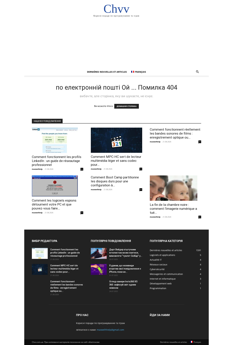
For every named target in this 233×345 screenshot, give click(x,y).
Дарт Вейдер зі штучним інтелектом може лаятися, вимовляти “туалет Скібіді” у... (125, 252)
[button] (197, 72)
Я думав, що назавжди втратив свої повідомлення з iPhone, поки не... (125, 268)
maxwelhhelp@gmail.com (110, 329)
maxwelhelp (37, 169)
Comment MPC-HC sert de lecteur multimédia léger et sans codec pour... (116, 161)
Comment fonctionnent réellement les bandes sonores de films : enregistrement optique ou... (175, 133)
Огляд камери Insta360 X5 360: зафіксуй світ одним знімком (123, 284)
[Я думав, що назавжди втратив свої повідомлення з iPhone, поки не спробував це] (99, 269)
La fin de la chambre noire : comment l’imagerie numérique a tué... (173, 209)
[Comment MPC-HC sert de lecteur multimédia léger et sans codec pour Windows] (116, 140)
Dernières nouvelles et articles (107, 71)
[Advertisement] (116, 44)
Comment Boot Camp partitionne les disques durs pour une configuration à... (115, 181)
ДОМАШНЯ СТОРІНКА (126, 106)
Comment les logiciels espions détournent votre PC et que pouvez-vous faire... (54, 204)
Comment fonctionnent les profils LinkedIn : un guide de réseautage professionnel (56, 161)
